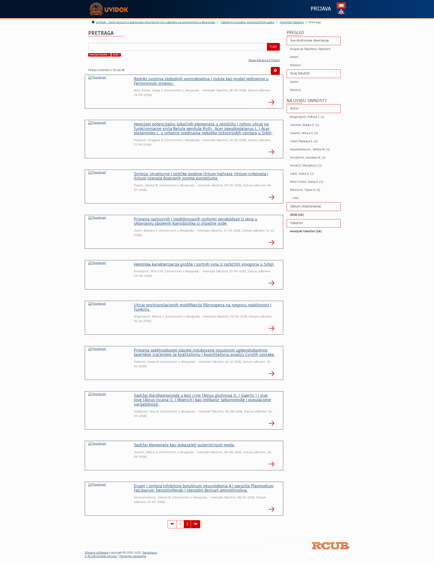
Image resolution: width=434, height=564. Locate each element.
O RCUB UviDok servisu (101, 556)
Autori (294, 57)
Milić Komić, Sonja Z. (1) (306, 181)
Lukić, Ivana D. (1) (302, 173)
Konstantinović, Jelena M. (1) (310, 149)
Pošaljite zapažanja (132, 556)
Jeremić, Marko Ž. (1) (304, 125)
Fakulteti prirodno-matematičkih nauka (247, 22)
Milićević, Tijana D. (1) (305, 190)
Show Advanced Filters (264, 60)
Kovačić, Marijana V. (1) (306, 165)
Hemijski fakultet (292, 22)
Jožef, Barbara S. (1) (303, 141)
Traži (273, 46)
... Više (294, 198)
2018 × (116, 55)
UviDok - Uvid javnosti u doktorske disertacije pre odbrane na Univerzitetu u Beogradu (155, 22)
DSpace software (96, 552)
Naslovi (295, 65)
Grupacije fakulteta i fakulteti (310, 49)
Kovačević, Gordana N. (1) (308, 157)
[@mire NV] (330, 545)
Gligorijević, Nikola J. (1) (307, 117)
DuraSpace (149, 552)
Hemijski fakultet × (99, 55)
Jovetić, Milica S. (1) (304, 133)
